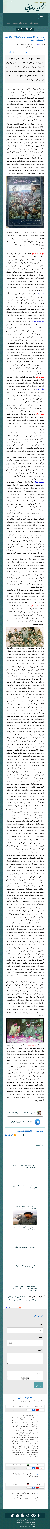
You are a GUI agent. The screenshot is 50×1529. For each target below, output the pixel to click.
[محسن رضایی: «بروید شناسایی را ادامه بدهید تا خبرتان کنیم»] (25, 1197)
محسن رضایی (21, 1296)
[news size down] (17, 52)
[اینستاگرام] (27, 29)
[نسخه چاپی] (7, 52)
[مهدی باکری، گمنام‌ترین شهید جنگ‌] (25, 1238)
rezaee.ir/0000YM (24, 1131)
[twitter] (18, 29)
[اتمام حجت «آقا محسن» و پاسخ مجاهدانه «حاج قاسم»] (25, 1156)
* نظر (40, 1350)
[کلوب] (33, 1515)
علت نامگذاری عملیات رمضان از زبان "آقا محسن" (25, 1187)
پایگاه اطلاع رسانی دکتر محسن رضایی (22, 22)
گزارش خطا (9, 1135)
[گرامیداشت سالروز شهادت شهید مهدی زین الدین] (25, 1217)
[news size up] (26, 52)
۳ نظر (28, 47)
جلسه (39, 1299)
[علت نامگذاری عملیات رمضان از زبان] (25, 1176)
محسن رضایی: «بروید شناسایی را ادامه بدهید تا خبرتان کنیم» (25, 1207)
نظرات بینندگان (25, 1397)
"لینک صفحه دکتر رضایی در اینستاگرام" (22, 1113)
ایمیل (40, 1337)
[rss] (22, 29)
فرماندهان (32, 1299)
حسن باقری (12, 1296)
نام (41, 1324)
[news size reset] (22, 52)
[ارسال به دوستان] (10, 52)
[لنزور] (22, 1516)
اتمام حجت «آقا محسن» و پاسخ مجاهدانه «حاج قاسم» (25, 1166)
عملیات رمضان (19, 1299)
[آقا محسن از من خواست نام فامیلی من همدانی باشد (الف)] (25, 1256)
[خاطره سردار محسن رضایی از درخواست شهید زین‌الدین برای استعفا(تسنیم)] (25, 1277)
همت (10, 1299)
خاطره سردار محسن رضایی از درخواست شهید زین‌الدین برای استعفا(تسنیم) (25, 1288)
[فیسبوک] (39, 1516)
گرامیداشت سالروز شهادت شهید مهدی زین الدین (25, 1228)
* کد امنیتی (37, 1368)
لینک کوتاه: (39, 1131)
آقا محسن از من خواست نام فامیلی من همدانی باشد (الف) (25, 1266)
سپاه (26, 1299)
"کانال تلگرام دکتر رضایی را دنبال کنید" (21, 1122)
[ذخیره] (13, 52)
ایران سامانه (23, 1526)
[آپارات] (31, 29)
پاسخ (14, 1409)
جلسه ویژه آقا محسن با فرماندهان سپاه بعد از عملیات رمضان (25, 38)
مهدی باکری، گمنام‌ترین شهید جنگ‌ (25, 1247)
